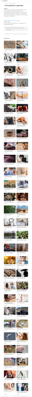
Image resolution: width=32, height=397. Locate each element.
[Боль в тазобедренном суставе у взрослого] (10, 123)
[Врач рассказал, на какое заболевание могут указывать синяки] (22, 85)
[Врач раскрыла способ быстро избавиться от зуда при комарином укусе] (10, 364)
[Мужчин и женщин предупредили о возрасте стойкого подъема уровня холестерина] (22, 389)
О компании (3, 396)
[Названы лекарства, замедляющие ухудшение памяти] (22, 326)
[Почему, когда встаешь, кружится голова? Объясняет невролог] (10, 161)
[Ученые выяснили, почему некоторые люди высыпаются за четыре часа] (22, 376)
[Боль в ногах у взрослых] (22, 300)
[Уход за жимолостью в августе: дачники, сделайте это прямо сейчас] (22, 237)
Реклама (7, 396)
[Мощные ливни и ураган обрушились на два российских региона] (10, 326)
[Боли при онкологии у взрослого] (22, 161)
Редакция (15, 396)
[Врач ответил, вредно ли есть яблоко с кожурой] (22, 110)
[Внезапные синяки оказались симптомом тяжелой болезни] (10, 85)
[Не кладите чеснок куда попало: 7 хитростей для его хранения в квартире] (22, 287)
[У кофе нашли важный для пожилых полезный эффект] (10, 72)
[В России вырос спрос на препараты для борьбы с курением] (10, 173)
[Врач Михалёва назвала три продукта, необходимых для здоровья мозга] (22, 123)
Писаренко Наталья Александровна (13, 20)
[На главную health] (5, 1)
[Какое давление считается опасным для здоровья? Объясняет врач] (10, 59)
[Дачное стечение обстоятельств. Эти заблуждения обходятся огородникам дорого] (10, 351)
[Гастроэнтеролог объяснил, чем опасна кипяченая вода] (10, 224)
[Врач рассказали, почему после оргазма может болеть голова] (22, 148)
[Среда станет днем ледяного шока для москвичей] (10, 211)
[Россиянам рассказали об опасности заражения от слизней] (10, 262)
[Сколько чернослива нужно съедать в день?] (10, 135)
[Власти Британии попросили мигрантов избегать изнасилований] (10, 186)
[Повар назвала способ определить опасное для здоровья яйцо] (22, 97)
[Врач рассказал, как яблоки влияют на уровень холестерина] (22, 59)
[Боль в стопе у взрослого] (10, 389)
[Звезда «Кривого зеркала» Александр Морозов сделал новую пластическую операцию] (10, 376)
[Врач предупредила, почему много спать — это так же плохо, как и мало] (22, 224)
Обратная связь (27, 396)
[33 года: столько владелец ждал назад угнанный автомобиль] (22, 313)
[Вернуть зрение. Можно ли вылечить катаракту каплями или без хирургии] (22, 338)
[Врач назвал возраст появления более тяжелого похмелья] (10, 249)
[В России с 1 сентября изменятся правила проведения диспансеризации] (22, 186)
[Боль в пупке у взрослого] (10, 313)
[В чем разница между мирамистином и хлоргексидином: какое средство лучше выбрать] (10, 287)
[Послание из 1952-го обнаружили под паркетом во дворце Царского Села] (10, 47)
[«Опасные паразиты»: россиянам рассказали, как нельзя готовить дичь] (22, 135)
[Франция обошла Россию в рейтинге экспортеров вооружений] (10, 338)
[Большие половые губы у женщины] (22, 47)
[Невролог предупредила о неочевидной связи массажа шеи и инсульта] (10, 300)
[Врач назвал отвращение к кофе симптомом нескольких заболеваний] (22, 262)
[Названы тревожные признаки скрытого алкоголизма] (22, 364)
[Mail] (2, 1)
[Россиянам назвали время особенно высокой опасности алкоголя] (22, 211)
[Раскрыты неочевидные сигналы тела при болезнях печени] (22, 72)
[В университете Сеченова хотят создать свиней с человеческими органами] (10, 275)
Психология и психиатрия (12, 3)
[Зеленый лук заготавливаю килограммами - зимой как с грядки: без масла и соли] (10, 110)
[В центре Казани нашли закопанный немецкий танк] (10, 97)
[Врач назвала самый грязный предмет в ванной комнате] (22, 249)
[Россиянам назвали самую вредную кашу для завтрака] (10, 148)
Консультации (6, 3)
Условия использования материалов (20, 396)
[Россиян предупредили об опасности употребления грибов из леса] (10, 199)
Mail (1, 396)
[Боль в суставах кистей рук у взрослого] (22, 351)
